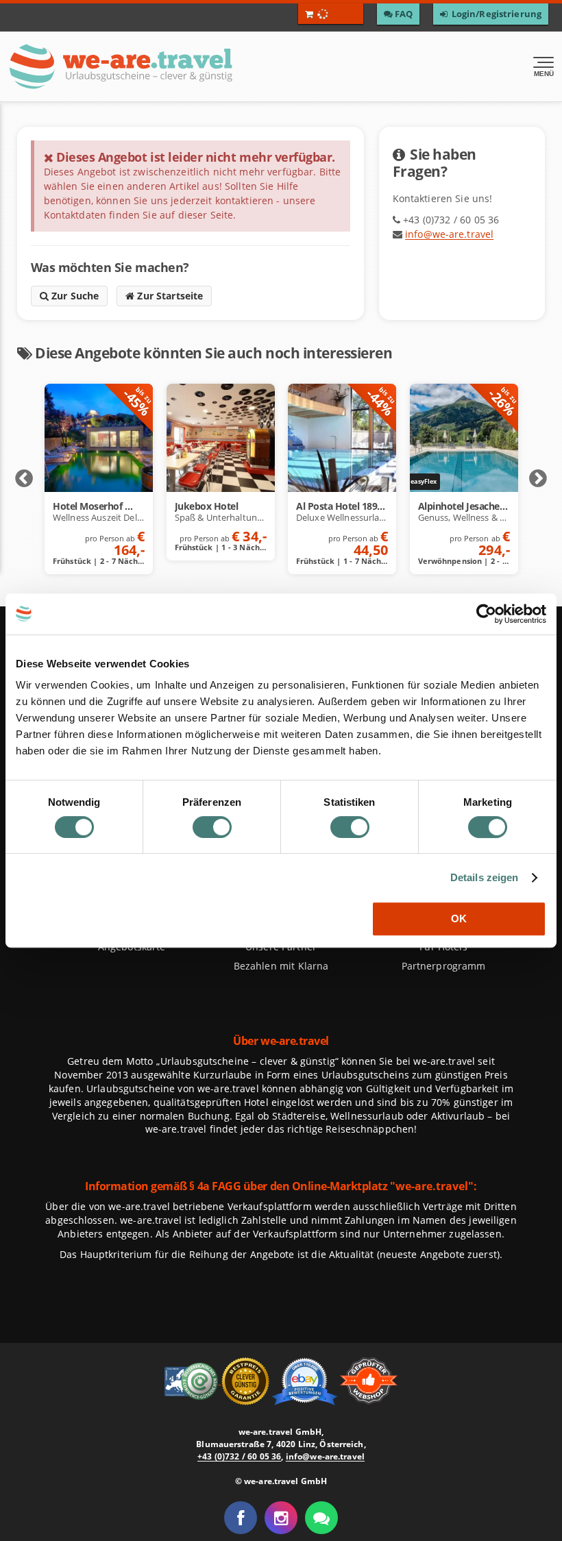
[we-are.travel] (168, 66)
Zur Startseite (168, 295)
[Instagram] (281, 1517)
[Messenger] (321, 1517)
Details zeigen (484, 877)
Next (538, 479)
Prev (24, 479)
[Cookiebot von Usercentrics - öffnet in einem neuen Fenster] (486, 614)
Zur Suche (74, 295)
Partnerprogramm (444, 965)
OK (459, 918)
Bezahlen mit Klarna (281, 965)
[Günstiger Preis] (246, 1379)
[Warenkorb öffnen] (330, 13)
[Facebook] (240, 1517)
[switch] (212, 827)
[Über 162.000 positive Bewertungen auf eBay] (306, 1379)
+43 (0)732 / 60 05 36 (239, 1456)
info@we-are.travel (449, 234)
